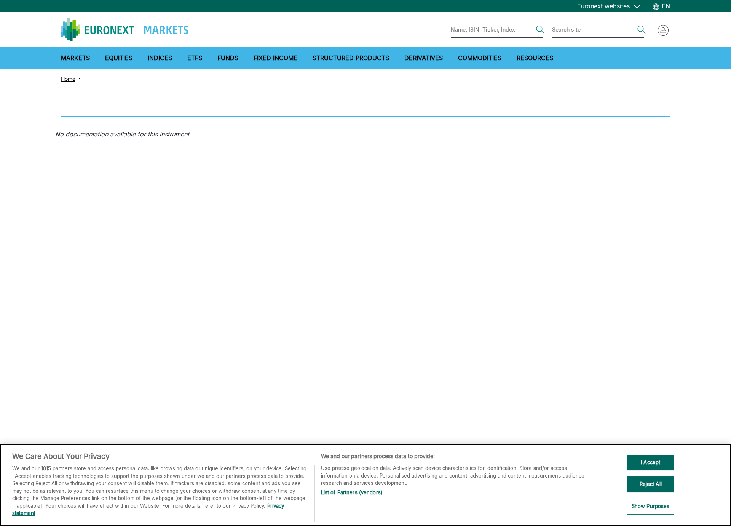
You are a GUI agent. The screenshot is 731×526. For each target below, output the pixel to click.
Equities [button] (118, 58)
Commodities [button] (479, 58)
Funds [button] (227, 58)
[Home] (124, 29)
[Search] (540, 29)
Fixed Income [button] (275, 58)
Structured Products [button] (351, 58)
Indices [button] (160, 58)
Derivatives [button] (423, 58)
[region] (365, 485)
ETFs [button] (194, 58)
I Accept (650, 462)
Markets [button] (75, 58)
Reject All (651, 484)
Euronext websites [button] (604, 6)
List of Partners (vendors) (352, 492)
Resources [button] (535, 58)
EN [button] (665, 6)
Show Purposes (651, 506)
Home (68, 78)
